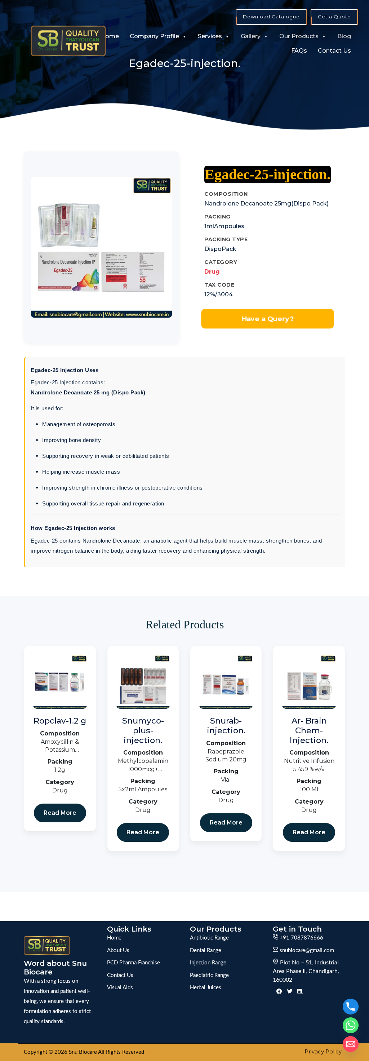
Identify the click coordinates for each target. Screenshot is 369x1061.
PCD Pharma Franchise (133, 962)
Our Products (299, 36)
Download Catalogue (271, 16)
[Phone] (351, 1006)
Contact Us (334, 50)
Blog (344, 36)
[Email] (351, 1044)
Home (110, 36)
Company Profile (154, 36)
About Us (118, 950)
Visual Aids (120, 987)
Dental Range (205, 950)
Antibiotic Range (209, 938)
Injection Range (208, 962)
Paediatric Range (209, 975)
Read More (60, 812)
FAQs (299, 50)
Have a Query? (267, 318)
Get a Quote (334, 16)
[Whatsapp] (351, 1025)
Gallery (251, 36)
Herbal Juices (205, 987)
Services (210, 36)
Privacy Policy (323, 1051)
